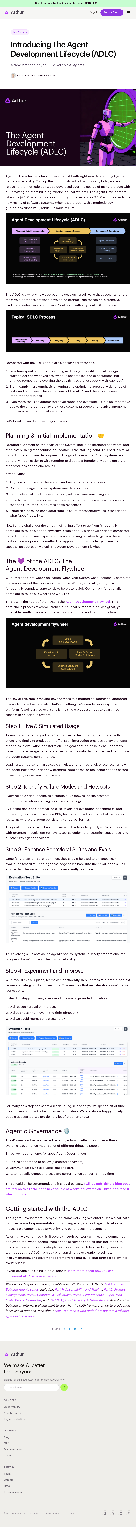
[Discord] (129, 1513)
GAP (6, 1443)
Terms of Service (53, 1514)
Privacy (70, 1514)
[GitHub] (121, 1513)
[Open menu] (128, 12)
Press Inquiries (13, 1492)
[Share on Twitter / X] (75, 1329)
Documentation (13, 1449)
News (7, 1486)
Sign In (94, 12)
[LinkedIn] (105, 1513)
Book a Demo (112, 12)
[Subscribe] (64, 1387)
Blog (6, 1437)
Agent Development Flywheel (88, 601)
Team (7, 1474)
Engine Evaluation (14, 1419)
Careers (8, 1480)
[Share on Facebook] (69, 1329)
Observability (12, 1407)
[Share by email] (64, 1328)
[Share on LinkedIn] (81, 1328)
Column (8, 1455)
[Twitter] (113, 1513)
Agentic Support (14, 1413)
